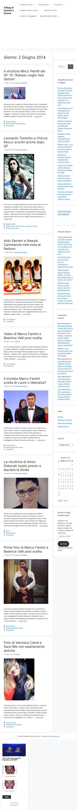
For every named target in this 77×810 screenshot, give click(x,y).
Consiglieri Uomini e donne (29, 10)
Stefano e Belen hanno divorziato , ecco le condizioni (64, 178)
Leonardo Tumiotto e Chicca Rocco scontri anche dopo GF (25, 142)
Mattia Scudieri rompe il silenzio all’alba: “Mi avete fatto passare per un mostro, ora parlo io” (65, 275)
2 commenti (9, 366)
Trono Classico (43, 5)
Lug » (66, 500)
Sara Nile (8, 724)
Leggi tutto (38, 116)
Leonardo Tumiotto (32, 226)
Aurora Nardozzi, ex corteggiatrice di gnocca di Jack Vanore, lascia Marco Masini (65, 113)
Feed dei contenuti (65, 420)
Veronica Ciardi (17, 724)
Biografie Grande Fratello (48, 16)
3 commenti (9, 449)
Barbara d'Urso (10, 226)
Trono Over (58, 5)
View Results (14, 802)
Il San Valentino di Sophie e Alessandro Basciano (65, 186)
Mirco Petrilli (10, 123)
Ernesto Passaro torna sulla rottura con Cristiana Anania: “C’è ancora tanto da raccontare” (65, 298)
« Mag (60, 500)
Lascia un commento (12, 228)
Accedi (60, 417)
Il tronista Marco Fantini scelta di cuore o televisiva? (25, 380)
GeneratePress (54, 736)
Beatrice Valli (10, 447)
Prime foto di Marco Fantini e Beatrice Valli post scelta (26, 549)
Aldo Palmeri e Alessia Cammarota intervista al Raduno (22, 245)
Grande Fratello (10, 121)
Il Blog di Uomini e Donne (9, 10)
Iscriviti (63, 544)
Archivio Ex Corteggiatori (28, 16)
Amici (7, 531)
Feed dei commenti (65, 423)
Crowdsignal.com (14, 805)
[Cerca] (70, 66)
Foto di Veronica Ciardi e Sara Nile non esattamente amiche (24, 647)
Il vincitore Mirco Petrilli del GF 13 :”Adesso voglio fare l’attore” (24, 75)
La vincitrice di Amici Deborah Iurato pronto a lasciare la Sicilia (22, 466)
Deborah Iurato (10, 533)
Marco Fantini (19, 447)
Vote (7, 797)
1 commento (10, 125)
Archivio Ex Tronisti (50, 10)
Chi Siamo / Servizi (26, 5)
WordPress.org (63, 426)
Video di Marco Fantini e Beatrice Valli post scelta (23, 336)
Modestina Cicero (19, 123)
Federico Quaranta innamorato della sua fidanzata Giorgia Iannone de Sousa (65, 126)
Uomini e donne (11, 722)
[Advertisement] (38, 35)
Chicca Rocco (20, 226)
